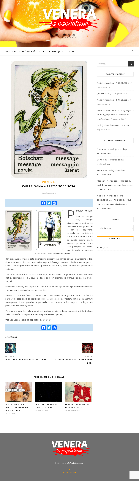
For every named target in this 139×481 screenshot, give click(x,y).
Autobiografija (51, 51)
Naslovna (11, 51)
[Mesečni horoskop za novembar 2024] (87, 348)
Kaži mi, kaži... (49, 182)
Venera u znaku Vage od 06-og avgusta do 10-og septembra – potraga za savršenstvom (115, 114)
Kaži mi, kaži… (29, 51)
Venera (14, 337)
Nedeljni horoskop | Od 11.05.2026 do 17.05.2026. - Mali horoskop (114, 200)
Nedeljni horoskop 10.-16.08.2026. (113, 99)
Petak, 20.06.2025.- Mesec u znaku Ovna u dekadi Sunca (17, 408)
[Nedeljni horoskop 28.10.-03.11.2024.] (10, 348)
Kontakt (71, 51)
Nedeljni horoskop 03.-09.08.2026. (113, 125)
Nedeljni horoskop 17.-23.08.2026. (113, 83)
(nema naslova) (104, 93)
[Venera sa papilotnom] (69, 20)
